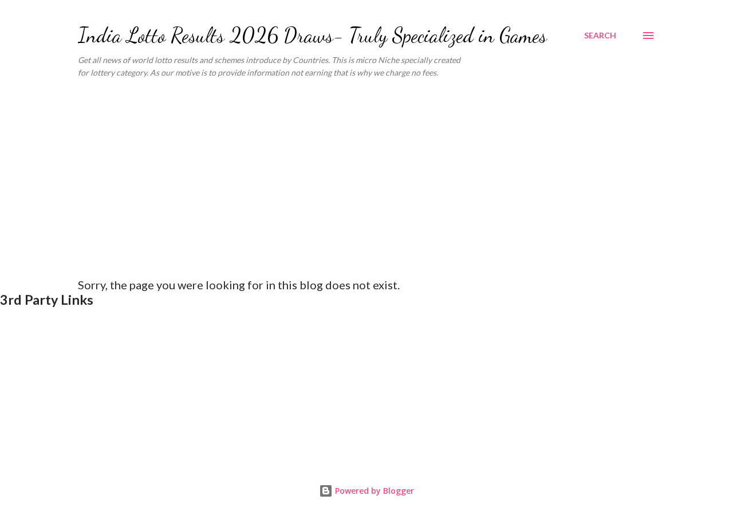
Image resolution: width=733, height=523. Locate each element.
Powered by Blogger (373, 490)
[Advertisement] (366, 173)
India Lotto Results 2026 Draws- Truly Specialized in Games (312, 35)
